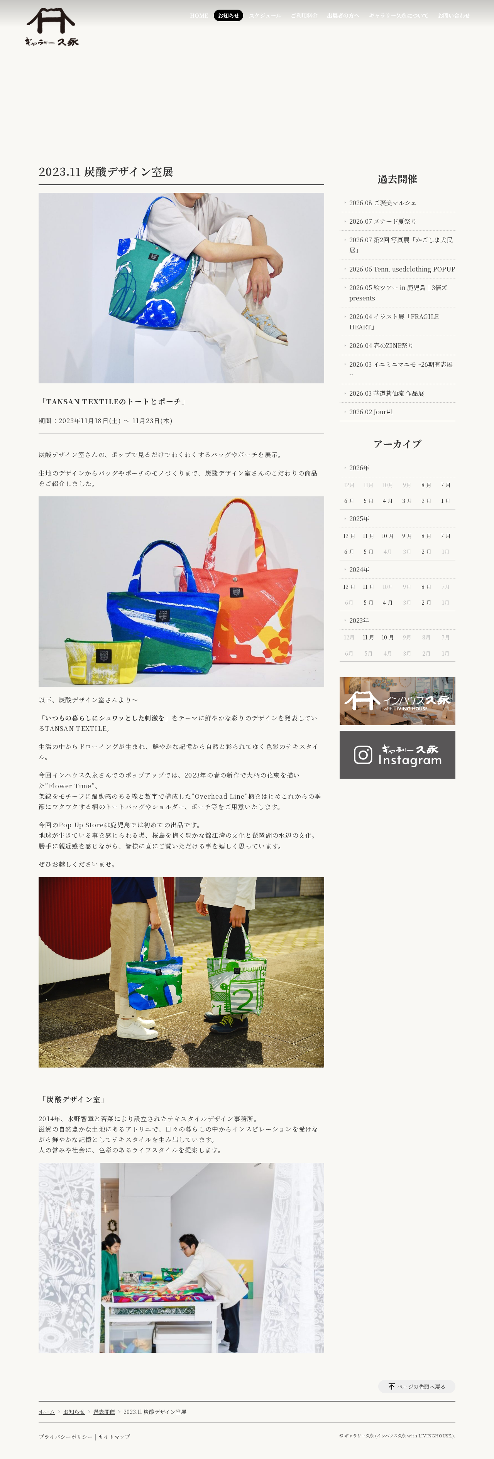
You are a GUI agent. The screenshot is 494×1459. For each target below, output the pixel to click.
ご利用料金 (304, 15)
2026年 (359, 467)
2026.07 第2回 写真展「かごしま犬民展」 (401, 245)
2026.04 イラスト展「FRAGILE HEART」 (393, 321)
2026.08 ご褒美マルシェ (383, 202)
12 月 (349, 536)
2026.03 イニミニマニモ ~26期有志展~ (401, 369)
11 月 (368, 536)
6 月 (349, 500)
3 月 (407, 500)
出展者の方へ (343, 15)
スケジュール (265, 15)
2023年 (359, 620)
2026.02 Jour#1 (371, 411)
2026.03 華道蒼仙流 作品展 (386, 393)
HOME (199, 15)
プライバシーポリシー (66, 1436)
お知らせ (228, 15)
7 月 (446, 485)
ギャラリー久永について (398, 15)
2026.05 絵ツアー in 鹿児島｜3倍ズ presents (398, 292)
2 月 (426, 500)
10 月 (388, 536)
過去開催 (397, 179)
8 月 (426, 485)
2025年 (359, 518)
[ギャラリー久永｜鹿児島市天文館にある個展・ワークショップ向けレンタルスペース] (52, 27)
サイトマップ (114, 1436)
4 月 (388, 500)
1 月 (445, 500)
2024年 (359, 569)
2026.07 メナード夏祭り (383, 221)
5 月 (369, 500)
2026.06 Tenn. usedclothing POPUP (402, 269)
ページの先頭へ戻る (421, 1386)
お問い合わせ (454, 15)
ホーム (47, 1411)
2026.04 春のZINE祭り (381, 345)
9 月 (407, 536)
